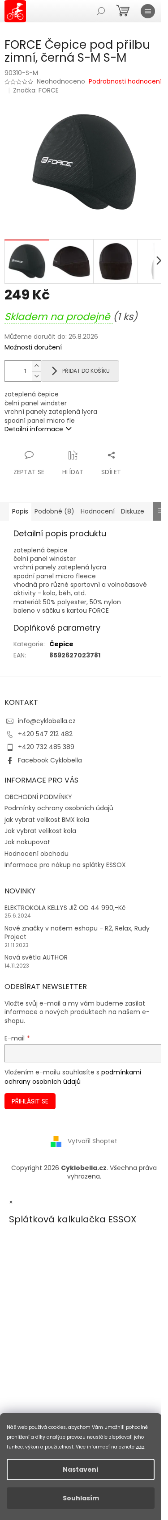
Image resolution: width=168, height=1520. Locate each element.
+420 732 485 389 (46, 746)
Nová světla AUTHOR (36, 957)
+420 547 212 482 (45, 733)
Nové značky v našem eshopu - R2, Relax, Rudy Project (77, 932)
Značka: (36, 90)
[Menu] (148, 11)
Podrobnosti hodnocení (125, 81)
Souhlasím (81, 1498)
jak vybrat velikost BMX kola (46, 819)
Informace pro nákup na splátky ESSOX (65, 864)
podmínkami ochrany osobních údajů (72, 1077)
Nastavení (81, 1469)
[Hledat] (101, 11)
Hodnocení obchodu (36, 853)
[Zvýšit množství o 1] (36, 366)
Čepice (61, 644)
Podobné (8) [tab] (54, 511)
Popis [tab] (20, 511)
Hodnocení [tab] (98, 511)
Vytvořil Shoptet (92, 1141)
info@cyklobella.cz (47, 720)
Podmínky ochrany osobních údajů (58, 808)
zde (140, 1446)
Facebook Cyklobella (50, 760)
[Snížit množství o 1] (36, 376)
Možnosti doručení (33, 347)
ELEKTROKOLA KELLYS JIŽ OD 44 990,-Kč (64, 908)
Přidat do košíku (86, 371)
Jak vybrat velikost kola (40, 830)
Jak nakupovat (27, 842)
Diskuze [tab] (132, 511)
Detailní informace (33, 429)
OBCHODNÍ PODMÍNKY (38, 796)
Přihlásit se (30, 1101)
